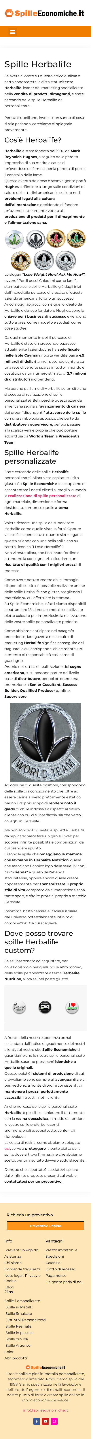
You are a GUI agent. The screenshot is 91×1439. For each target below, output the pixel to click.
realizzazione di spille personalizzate (42, 496)
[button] (12, 32)
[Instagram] (54, 1421)
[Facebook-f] (36, 1421)
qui (7, 1148)
